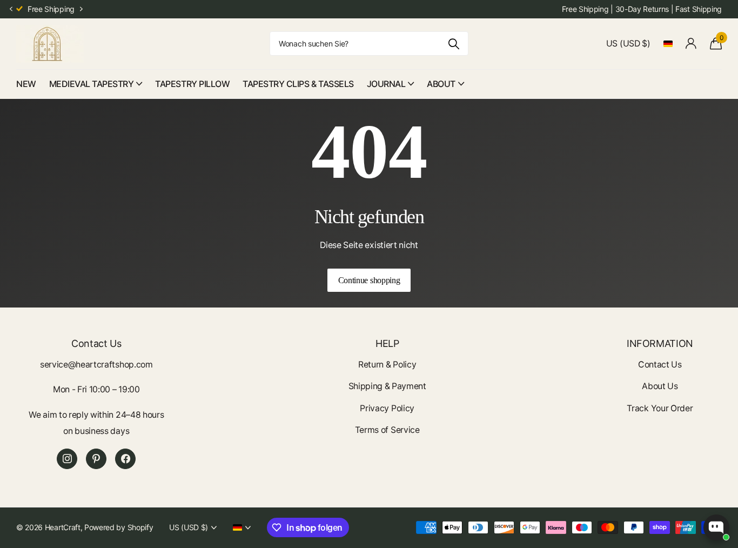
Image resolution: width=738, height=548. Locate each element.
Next (82, 9)
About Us (659, 386)
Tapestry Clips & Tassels (298, 83)
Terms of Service (387, 430)
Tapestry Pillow (192, 83)
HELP (387, 343)
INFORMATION (660, 343)
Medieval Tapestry (91, 83)
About (441, 83)
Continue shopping (369, 280)
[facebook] (125, 459)
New (26, 83)
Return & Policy (387, 364)
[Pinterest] (96, 459)
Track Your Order (660, 408)
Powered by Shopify (118, 527)
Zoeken (453, 43)
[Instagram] (67, 459)
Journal (386, 83)
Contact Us (660, 364)
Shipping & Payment (387, 386)
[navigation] (10, 9)
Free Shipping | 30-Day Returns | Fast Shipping (642, 9)
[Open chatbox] (716, 527)
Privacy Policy (387, 408)
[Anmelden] (691, 43)
